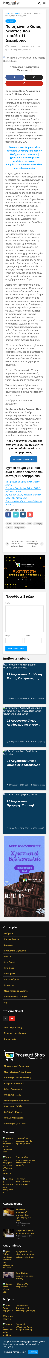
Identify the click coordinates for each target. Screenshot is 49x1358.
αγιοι (9, 523)
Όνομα (8, 636)
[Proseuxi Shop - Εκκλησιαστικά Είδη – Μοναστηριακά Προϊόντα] (24, 1055)
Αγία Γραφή (9, 962)
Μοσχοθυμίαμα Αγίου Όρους (17, 1072)
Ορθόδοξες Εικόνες (13, 1112)
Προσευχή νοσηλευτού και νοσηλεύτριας (23, 1181)
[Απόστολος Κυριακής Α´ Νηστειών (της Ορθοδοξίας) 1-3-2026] (8, 1212)
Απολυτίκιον (19, 523)
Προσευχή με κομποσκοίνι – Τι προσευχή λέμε (24, 1141)
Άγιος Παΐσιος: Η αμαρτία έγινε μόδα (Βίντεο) (24, 1276)
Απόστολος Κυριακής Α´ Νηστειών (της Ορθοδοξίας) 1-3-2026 (23, 1215)
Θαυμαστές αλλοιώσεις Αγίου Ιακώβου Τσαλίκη (24, 1327)
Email (27, 636)
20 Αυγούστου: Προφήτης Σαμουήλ (20, 803)
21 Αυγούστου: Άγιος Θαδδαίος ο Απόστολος (23, 763)
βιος (29, 523)
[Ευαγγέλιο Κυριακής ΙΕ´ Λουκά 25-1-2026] (8, 1233)
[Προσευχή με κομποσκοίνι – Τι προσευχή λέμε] (8, 1145)
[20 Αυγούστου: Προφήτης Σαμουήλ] (21, 794)
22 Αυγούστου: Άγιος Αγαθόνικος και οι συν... (23, 722)
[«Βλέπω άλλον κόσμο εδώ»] (8, 1288)
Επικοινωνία (10, 1039)
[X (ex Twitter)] (5, 1018)
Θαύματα (8, 933)
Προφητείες (9, 973)
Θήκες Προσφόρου (13, 1089)
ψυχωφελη (19, 527)
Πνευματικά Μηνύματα (15, 951)
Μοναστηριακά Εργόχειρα (16, 1066)
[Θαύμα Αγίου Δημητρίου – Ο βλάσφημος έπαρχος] (8, 1312)
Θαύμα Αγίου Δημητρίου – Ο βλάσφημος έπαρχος (25, 1308)
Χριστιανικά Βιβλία (13, 1106)
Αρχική (7, 13)
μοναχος (38, 523)
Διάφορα (8, 945)
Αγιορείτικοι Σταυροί (14, 1083)
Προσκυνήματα (11, 979)
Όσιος (9, 527)
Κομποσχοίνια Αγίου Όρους (17, 1077)
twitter (16, 514)
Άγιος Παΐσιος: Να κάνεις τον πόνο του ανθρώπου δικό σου (25, 1254)
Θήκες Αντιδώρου (12, 1095)
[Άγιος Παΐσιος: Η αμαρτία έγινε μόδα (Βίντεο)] (8, 1275)
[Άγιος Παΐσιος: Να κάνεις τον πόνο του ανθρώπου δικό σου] (8, 1259)
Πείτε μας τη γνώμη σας (15, 1033)
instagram (23, 514)
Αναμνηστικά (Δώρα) (14, 1118)
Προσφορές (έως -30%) (15, 1123)
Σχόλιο (7, 603)
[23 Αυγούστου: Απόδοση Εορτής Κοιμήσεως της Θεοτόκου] (24, 666)
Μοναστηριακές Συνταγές (16, 991)
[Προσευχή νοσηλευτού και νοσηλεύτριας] (8, 1185)
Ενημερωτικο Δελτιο (25, 459)
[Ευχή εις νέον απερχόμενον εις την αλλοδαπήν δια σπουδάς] (8, 1165)
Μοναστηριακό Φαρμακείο (16, 1100)
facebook (8, 514)
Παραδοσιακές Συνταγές (15, 996)
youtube (30, 514)
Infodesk (12, 46)
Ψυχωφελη (16, 13)
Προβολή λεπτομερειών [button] (15, 1352)
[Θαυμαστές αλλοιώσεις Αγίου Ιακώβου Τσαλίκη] (8, 1331)
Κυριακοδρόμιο (11, 939)
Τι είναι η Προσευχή (13, 1027)
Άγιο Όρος (9, 968)
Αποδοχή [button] (33, 1352)
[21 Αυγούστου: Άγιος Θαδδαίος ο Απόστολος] (24, 753)
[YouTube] (12, 1018)
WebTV (7, 956)
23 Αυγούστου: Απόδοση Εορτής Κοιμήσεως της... (24, 676)
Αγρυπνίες (9, 985)
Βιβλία (7, 1002)
